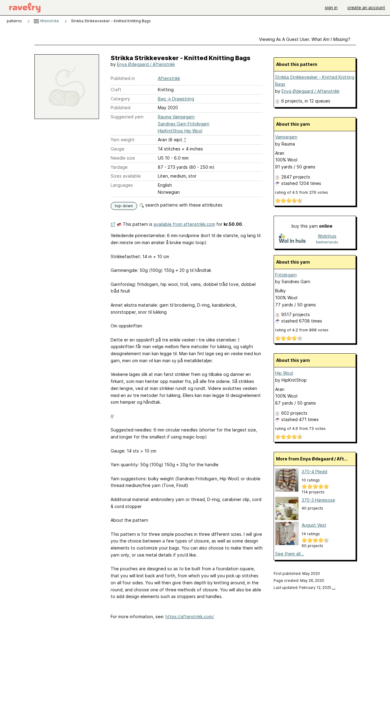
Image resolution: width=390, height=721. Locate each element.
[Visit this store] (292, 238)
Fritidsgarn (286, 274)
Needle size (123, 157)
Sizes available (126, 175)
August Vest (314, 525)
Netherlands (327, 242)
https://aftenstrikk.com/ (189, 616)
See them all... (289, 553)
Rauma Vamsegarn (176, 116)
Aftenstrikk (49, 21)
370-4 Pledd (314, 471)
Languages (122, 185)
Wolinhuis (327, 236)
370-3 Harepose (318, 500)
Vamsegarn (286, 136)
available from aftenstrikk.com (184, 224)
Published (120, 107)
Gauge (117, 148)
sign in (331, 7)
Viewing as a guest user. (304, 39)
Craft (116, 89)
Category (120, 98)
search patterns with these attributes (183, 204)
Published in (123, 78)
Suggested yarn (127, 116)
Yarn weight (123, 139)
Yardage (119, 167)
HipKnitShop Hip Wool (180, 130)
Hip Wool (284, 373)
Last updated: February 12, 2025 (304, 587)
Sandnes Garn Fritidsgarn (183, 123)
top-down (124, 206)
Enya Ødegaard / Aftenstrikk (146, 64)
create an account (366, 7)
